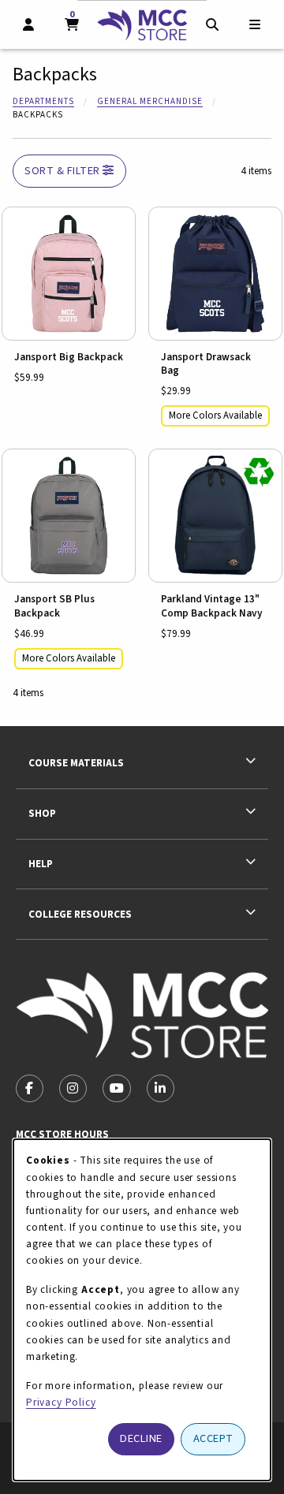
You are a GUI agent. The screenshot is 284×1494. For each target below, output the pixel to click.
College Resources (80, 914)
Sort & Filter (63, 170)
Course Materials (76, 762)
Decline (141, 1438)
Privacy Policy (61, 1402)
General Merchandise (150, 101)
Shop (42, 813)
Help (40, 863)
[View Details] (69, 274)
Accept (213, 1438)
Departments (43, 101)
